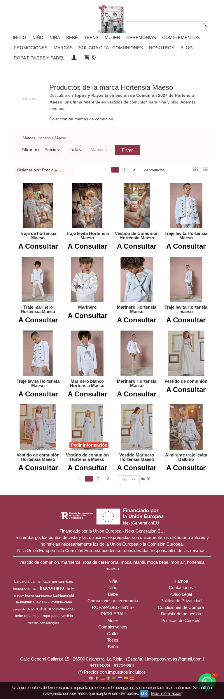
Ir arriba (181, 581)
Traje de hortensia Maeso (38, 235)
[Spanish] (126, 679)
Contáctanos (181, 587)
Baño (113, 646)
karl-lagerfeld (63, 595)
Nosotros (161, 47)
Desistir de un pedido (181, 613)
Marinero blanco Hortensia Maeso (87, 383)
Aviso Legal (181, 594)
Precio (50, 149)
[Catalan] (132, 679)
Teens (91, 37)
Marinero (87, 307)
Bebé (72, 37)
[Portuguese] (114, 679)
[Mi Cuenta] (74, 58)
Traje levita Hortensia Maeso (87, 235)
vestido (67, 616)
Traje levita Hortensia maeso (185, 309)
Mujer (112, 37)
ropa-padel (51, 616)
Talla (74, 149)
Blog (187, 47)
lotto (47, 602)
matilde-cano (61, 602)
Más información (166, 693)
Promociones (31, 47)
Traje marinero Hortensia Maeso (38, 309)
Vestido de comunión (185, 381)
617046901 (124, 665)
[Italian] (108, 679)
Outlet (112, 633)
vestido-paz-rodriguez (44, 623)
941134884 (100, 665)
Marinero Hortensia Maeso (136, 309)
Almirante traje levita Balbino (186, 457)
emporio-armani (25, 588)
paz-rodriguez (41, 608)
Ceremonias (141, 37)
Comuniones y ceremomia (113, 600)
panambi (19, 609)
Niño (37, 37)
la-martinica (25, 602)
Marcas (97, 149)
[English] (91, 679)
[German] (102, 679)
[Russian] (120, 679)
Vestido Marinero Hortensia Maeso (136, 457)
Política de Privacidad (181, 600)
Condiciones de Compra (181, 607)
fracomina (52, 588)
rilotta (60, 609)
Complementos (181, 37)
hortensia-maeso (38, 595)
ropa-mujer (33, 616)
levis (39, 602)
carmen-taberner (44, 581)
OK (144, 693)
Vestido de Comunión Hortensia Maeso (137, 235)
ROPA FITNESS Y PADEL (39, 57)
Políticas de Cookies (180, 620)
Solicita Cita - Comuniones (111, 47)
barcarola (21, 581)
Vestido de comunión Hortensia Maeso (38, 457)
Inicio (19, 37)
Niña (55, 37)
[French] (96, 679)
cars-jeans (66, 581)
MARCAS (63, 47)
